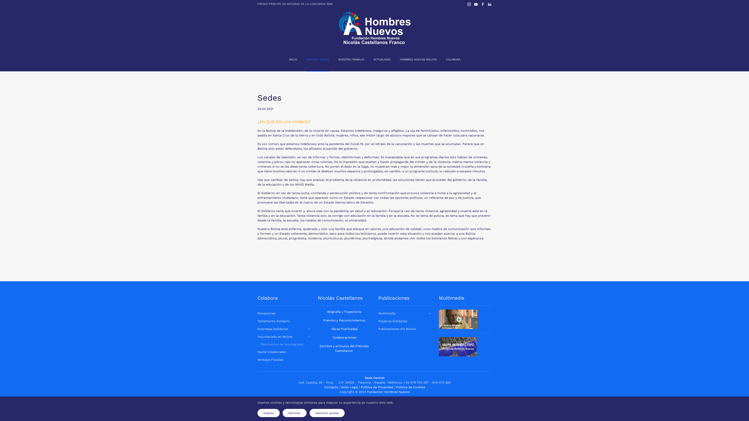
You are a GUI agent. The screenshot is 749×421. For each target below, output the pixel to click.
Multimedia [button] (386, 313)
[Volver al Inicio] (374, 28)
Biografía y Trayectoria (344, 312)
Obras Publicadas (344, 329)
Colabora (453, 59)
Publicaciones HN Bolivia (397, 329)
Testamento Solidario (273, 321)
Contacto (331, 387)
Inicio (293, 59)
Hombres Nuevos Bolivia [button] (418, 59)
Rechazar (294, 413)
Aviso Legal (349, 387)
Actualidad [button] (382, 59)
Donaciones (266, 313)
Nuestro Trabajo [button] (351, 59)
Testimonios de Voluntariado (282, 344)
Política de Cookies (410, 387)
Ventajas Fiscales (270, 360)
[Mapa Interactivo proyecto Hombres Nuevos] (458, 346)
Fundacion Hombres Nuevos (388, 392)
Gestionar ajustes (327, 413)
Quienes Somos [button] (317, 59)
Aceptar (268, 413)
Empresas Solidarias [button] (272, 329)
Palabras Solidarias (392, 321)
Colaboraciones (344, 337)
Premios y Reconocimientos (344, 320)
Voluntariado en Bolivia (274, 337)
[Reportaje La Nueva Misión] (458, 319)
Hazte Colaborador (272, 352)
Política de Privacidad (377, 387)
